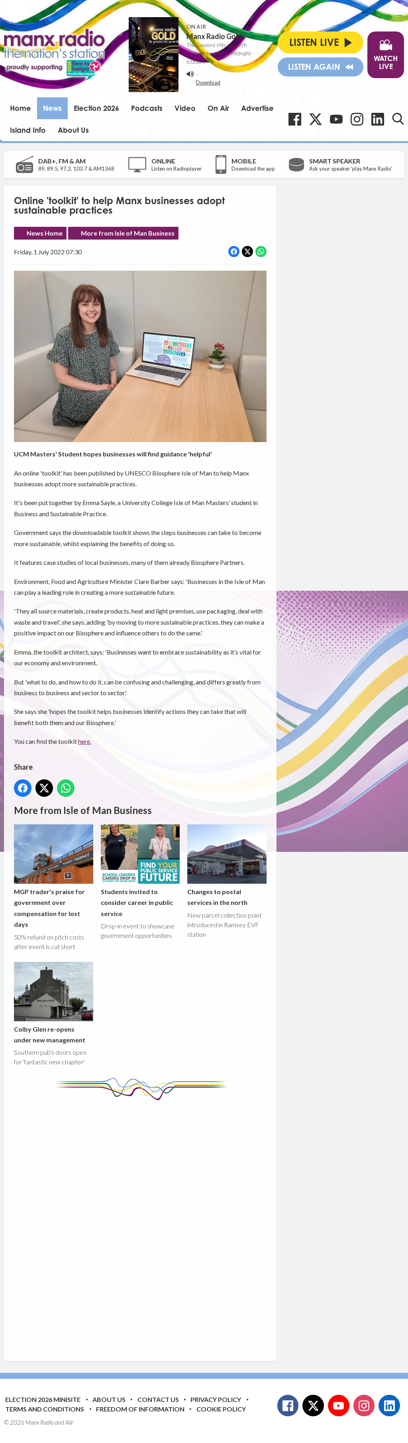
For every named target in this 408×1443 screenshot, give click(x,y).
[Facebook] (294, 119)
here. (84, 741)
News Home (45, 233)
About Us (73, 130)
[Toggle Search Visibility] (398, 119)
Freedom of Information (140, 1409)
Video (185, 108)
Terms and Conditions (44, 1409)
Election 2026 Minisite (42, 1399)
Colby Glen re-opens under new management (49, 1034)
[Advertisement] (163, 1224)
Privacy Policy (215, 1399)
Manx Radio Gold (214, 36)
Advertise (257, 108)
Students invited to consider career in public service (137, 902)
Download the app (253, 168)
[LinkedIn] (377, 119)
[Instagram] (357, 119)
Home (20, 108)
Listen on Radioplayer (176, 168)
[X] (315, 119)
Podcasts (147, 108)
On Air (218, 108)
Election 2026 (96, 108)
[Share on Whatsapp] (261, 251)
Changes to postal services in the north (217, 897)
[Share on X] (247, 251)
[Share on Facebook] (233, 251)
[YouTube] (336, 119)
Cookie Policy (221, 1409)
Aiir (69, 1422)
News (52, 108)
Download (208, 82)
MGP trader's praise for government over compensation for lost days (49, 908)
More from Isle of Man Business (128, 233)
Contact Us (158, 1399)
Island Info (28, 130)
